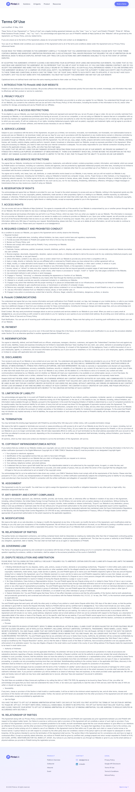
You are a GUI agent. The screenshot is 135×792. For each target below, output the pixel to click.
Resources (57, 4)
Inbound (50, 768)
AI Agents (37, 4)
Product (47, 4)
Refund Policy (110, 775)
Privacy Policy (110, 760)
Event (49, 771)
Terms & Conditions (111, 771)
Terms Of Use (109, 768)
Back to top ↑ (124, 787)
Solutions (26, 4)
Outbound (50, 764)
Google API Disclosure (112, 764)
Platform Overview (53, 760)
